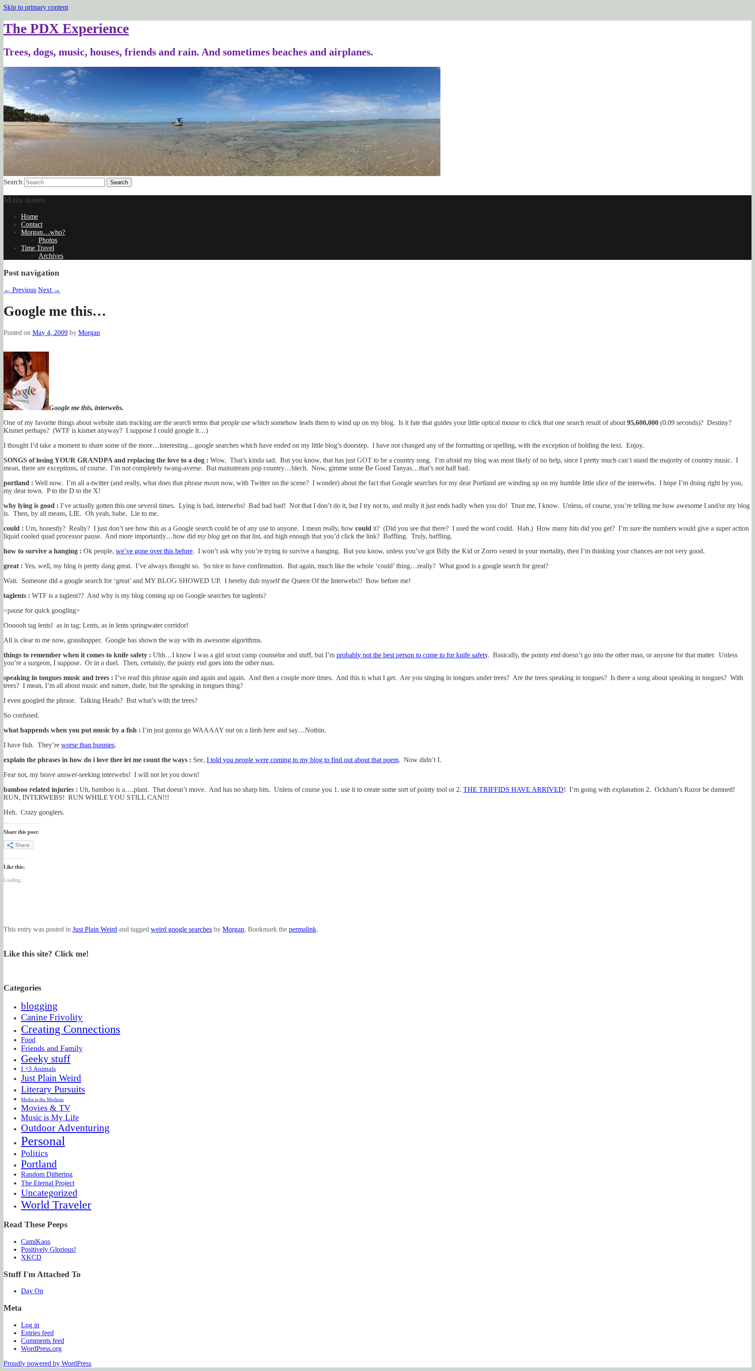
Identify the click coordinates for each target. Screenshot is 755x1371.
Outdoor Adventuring (65, 1127)
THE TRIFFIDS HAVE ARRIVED (513, 789)
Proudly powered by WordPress (47, 1363)
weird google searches (181, 929)
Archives (50, 255)
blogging (39, 1006)
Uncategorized (49, 1193)
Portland (39, 1164)
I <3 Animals (38, 1068)
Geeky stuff (45, 1058)
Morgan (89, 332)
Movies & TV (45, 1107)
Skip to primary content (35, 7)
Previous (19, 290)
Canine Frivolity (52, 1017)
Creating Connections (70, 1029)
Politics (34, 1153)
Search (12, 182)
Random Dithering (47, 1174)
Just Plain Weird (95, 929)
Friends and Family (52, 1048)
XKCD (31, 1257)
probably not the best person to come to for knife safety (412, 655)
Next (49, 290)
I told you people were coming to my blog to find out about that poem (302, 759)
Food (28, 1039)
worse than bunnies (87, 745)
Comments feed (42, 1340)
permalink (302, 929)
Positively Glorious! (48, 1249)
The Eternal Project (47, 1183)
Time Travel (37, 248)
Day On (32, 1291)
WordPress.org (41, 1348)
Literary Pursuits (53, 1089)
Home (29, 216)
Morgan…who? (43, 232)
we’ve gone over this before (154, 551)
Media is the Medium (42, 1099)
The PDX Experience (66, 28)
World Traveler (56, 1204)
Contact (31, 224)
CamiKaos (35, 1241)
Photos (47, 240)
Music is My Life (50, 1117)
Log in (30, 1325)
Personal (43, 1141)
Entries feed (37, 1332)
